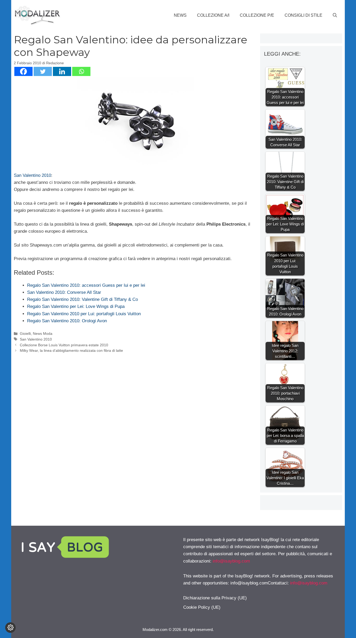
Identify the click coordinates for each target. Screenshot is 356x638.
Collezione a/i (213, 15)
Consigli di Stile (303, 15)
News (180, 15)
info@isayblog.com (231, 561)
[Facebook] (23, 71)
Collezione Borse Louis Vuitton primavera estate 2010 (64, 345)
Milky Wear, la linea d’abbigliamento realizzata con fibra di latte (71, 350)
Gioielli (25, 333)
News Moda (42, 333)
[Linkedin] (62, 71)
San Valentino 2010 (32, 175)
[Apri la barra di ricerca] (335, 15)
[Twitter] (43, 71)
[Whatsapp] (81, 71)
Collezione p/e (257, 15)
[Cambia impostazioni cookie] (10, 627)
